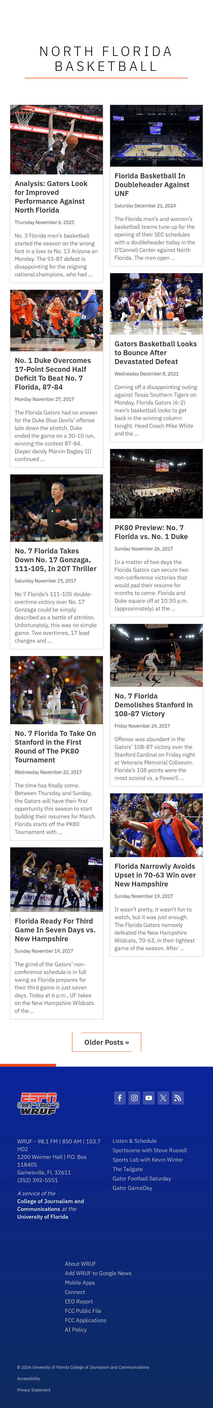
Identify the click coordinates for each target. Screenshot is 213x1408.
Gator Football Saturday (142, 1178)
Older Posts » (106, 1042)
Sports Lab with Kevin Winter (148, 1159)
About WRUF (80, 1263)
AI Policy (76, 1329)
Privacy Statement (33, 1389)
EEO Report (79, 1301)
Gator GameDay (132, 1188)
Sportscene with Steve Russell (150, 1150)
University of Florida (42, 1216)
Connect (75, 1292)
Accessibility (28, 1378)
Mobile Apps (80, 1282)
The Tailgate (128, 1169)
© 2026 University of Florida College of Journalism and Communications (83, 1367)
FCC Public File (83, 1310)
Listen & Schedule (135, 1140)
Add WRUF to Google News (98, 1273)
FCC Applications (85, 1320)
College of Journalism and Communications (50, 1205)
